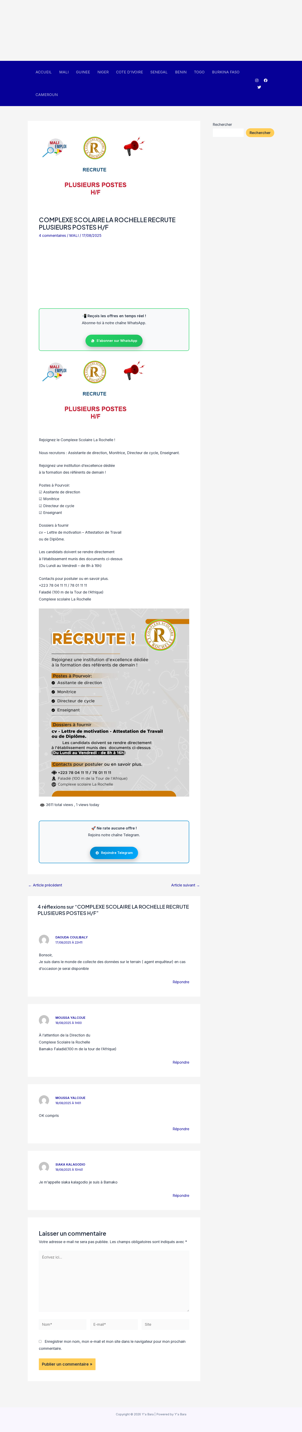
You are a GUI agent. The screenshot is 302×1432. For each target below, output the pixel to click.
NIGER (103, 72)
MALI (64, 72)
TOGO (199, 72)
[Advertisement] (123, 30)
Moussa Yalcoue (70, 1018)
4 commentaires (52, 235)
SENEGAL (159, 72)
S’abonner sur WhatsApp (117, 341)
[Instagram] (257, 80)
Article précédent (45, 885)
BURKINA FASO (226, 72)
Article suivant (185, 885)
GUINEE (83, 72)
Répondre (181, 982)
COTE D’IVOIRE (129, 72)
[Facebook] (265, 80)
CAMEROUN (47, 95)
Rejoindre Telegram (117, 853)
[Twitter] (259, 87)
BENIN (181, 72)
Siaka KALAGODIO (70, 1164)
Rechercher (222, 124)
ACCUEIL (44, 72)
